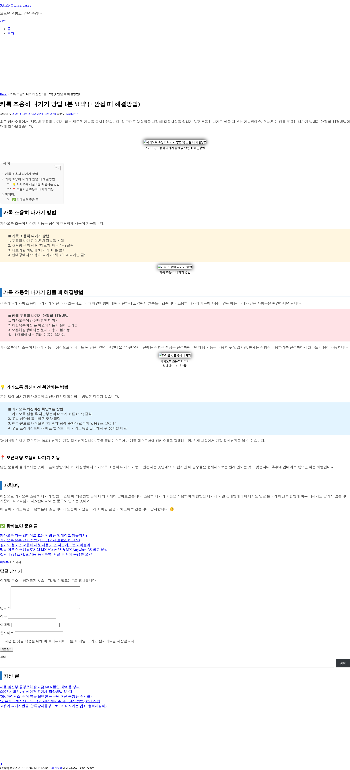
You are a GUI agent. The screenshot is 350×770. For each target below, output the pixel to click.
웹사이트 (7, 633)
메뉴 (3, 20)
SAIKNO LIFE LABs (15, 5)
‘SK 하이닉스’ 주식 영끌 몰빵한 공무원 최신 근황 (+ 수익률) (46, 696)
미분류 (4, 562)
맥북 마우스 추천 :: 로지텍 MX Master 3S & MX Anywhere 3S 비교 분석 (54, 550)
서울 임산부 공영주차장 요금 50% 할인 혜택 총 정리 (40, 687)
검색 (3, 656)
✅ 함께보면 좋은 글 (25, 199)
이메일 (5, 625)
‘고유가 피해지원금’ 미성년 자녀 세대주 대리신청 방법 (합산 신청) (50, 701)
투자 (10, 33)
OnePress (56, 767)
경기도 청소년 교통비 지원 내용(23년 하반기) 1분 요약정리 (45, 545)
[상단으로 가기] (1, 764)
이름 (3, 616)
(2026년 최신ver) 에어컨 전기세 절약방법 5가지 (36, 692)
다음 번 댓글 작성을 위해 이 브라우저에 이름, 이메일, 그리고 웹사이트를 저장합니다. (70, 641)
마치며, (10, 194)
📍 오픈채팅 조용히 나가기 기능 (33, 189)
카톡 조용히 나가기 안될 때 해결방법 (30, 179)
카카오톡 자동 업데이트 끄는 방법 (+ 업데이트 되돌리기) (43, 535)
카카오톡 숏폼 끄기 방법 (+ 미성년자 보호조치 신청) (40, 540)
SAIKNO (72, 113)
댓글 (5, 608)
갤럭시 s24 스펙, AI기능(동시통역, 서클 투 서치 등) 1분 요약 (46, 554)
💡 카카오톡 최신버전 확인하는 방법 (36, 184)
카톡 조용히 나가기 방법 (21, 174)
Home (3, 94)
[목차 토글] (55, 168)
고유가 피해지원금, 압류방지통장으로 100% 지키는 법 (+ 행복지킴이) (53, 706)
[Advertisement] (175, 65)
